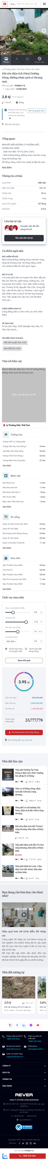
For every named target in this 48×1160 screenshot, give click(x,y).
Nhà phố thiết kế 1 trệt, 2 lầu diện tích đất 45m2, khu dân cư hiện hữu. (28, 869)
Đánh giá (12, 1143)
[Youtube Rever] (35, 1143)
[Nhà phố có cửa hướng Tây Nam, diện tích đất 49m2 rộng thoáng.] (8, 811)
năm (40, 632)
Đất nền (42, 183)
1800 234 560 (34, 1042)
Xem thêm (7, 168)
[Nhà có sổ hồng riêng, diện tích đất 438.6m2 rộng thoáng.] (8, 792)
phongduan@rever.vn (37, 1049)
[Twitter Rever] (23, 1143)
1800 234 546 (29, 1156)
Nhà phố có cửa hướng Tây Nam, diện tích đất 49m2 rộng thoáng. (29, 811)
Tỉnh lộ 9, (19, 1011)
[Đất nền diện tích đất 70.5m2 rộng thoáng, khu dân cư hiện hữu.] (8, 828)
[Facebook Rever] (19, 1143)
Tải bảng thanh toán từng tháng (25, 732)
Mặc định (10, 641)
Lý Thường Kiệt (9, 70)
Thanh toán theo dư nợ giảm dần (16, 650)
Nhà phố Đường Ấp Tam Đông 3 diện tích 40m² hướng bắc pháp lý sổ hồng (29, 773)
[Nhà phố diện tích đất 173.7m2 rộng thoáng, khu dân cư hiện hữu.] (8, 850)
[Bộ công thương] (24, 1127)
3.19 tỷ (44, 1002)
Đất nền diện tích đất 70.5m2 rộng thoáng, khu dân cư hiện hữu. (29, 829)
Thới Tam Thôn (23, 70)
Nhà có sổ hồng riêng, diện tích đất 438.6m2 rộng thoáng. (28, 792)
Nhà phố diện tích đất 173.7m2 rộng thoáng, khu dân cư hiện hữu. (29, 848)
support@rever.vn (14, 1057)
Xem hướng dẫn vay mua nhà (20, 740)
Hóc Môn (35, 70)
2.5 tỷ (7, 1002)
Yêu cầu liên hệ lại (24, 238)
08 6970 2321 (19, 1116)
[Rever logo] (4, 4)
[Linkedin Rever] (27, 1143)
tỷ (41, 612)
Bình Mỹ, (27, 1011)
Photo (6, 62)
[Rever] (24, 1094)
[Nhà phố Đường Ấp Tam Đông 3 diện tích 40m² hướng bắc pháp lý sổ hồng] (8, 775)
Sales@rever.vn (13, 1049)
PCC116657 (9, 1011)
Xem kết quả (24, 661)
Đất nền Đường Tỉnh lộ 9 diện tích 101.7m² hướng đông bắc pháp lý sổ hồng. (18, 1007)
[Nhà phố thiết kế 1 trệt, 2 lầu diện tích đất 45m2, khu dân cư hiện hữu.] (8, 871)
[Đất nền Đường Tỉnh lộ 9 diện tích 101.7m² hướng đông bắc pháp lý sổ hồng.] (18, 987)
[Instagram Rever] (31, 1143)
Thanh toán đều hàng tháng (35, 650)
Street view (39, 62)
